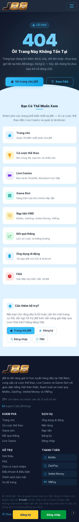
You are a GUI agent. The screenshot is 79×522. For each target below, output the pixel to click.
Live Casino (9, 440)
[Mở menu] (72, 6)
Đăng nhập (21, 339)
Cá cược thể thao (12, 425)
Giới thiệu (7, 456)
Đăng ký (48, 330)
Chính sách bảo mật (14, 477)
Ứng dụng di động (53, 420)
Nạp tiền (47, 430)
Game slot (8, 430)
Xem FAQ (61, 81)
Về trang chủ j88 (26, 81)
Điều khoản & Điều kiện (16, 471)
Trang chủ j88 (22, 330)
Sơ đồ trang (9, 482)
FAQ (42, 339)
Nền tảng (47, 425)
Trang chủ (8, 420)
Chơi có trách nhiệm (14, 466)
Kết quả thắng (10, 435)
